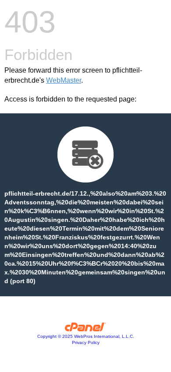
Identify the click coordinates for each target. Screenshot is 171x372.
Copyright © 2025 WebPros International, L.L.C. (85, 336)
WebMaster (63, 80)
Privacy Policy (86, 342)
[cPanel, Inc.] (86, 329)
